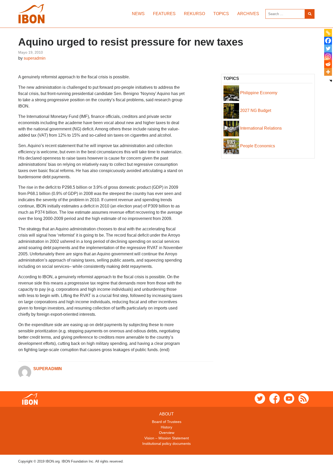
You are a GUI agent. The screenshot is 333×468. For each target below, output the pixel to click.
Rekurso (194, 13)
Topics (221, 13)
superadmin (35, 58)
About (166, 414)
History (166, 427)
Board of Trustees (166, 422)
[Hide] (331, 81)
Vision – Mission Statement (166, 438)
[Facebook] (328, 41)
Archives (248, 13)
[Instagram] (328, 56)
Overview (166, 433)
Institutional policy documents (166, 443)
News (138, 13)
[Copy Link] (328, 33)
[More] (328, 72)
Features (164, 13)
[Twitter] (328, 48)
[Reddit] (328, 64)
